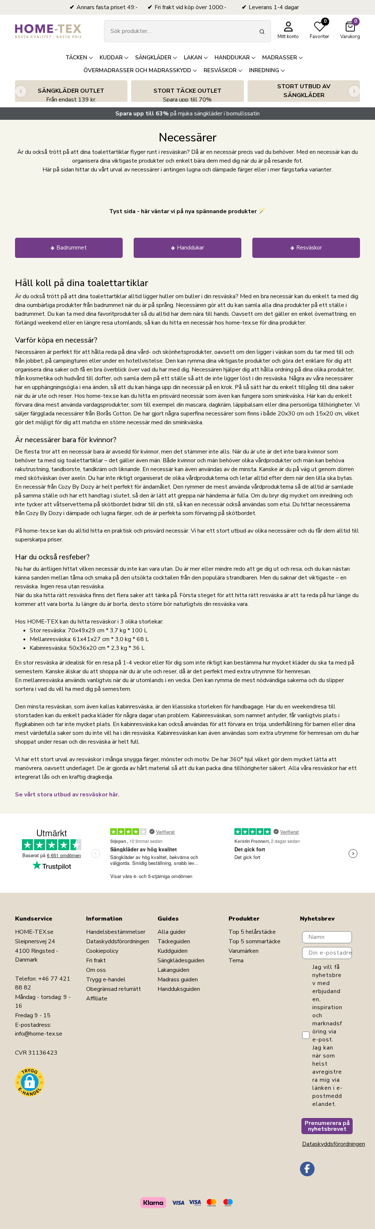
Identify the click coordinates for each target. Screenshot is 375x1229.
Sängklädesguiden (180, 960)
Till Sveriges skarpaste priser (304, 95)
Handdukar (190, 247)
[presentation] (20, 91)
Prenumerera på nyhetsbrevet (327, 1126)
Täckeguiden (173, 941)
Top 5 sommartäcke (255, 941)
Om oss (96, 970)
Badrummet (71, 247)
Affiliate (96, 999)
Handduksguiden (178, 989)
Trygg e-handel (106, 980)
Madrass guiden (177, 980)
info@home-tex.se (38, 1034)
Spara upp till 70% (187, 95)
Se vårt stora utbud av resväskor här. (67, 795)
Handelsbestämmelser (115, 932)
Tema (236, 960)
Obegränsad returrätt (113, 989)
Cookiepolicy (102, 951)
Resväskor (309, 247)
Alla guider (171, 932)
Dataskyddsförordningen (117, 941)
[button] (29, 1082)
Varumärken (244, 951)
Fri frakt (96, 960)
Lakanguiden (173, 970)
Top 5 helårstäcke (252, 932)
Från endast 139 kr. (71, 95)
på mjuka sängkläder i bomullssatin (187, 114)
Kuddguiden (172, 951)
